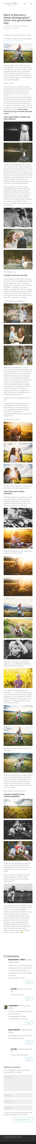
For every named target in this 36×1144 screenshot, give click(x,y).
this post (13, 692)
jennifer (14, 989)
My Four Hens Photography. (20, 95)
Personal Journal (23, 26)
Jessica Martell (13, 1030)
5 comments (15, 28)
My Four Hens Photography (13, 41)
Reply (29, 982)
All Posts (15, 26)
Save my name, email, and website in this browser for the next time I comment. (18, 1114)
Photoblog (7, 28)
